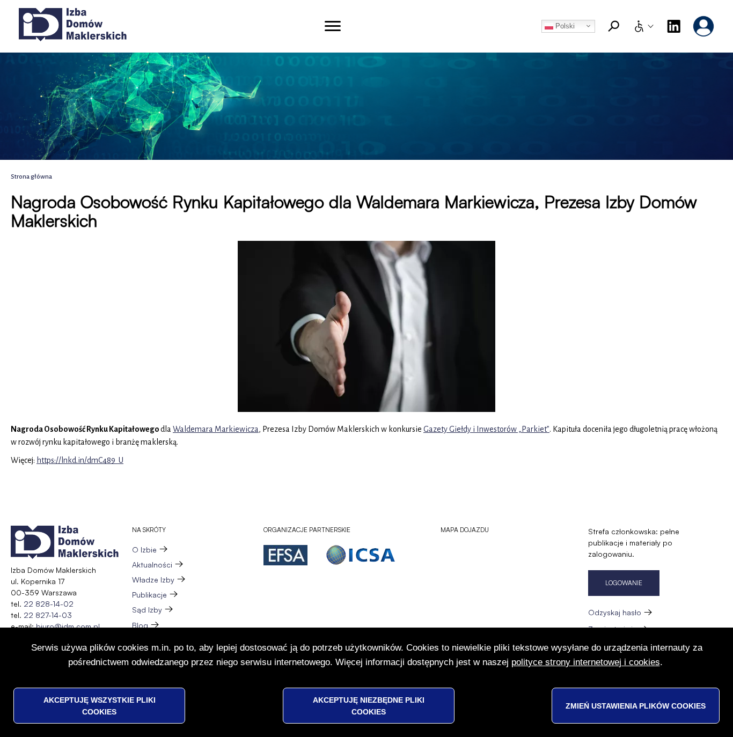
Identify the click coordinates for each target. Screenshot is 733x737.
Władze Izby (153, 579)
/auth (703, 26)
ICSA (360, 555)
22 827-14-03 (48, 615)
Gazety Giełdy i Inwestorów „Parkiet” (486, 429)
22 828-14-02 (49, 603)
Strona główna (31, 176)
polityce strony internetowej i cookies (585, 662)
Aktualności (152, 564)
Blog (140, 625)
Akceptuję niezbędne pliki (368, 705)
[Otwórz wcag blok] (643, 26)
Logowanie (623, 583)
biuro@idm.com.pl (68, 626)
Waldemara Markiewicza (216, 429)
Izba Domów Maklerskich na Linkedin (673, 26)
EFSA (285, 555)
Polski (564, 26)
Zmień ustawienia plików (636, 705)
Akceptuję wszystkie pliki (99, 705)
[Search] (614, 26)
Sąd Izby (147, 609)
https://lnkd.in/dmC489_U (79, 460)
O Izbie (144, 549)
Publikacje (149, 594)
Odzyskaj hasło (614, 612)
